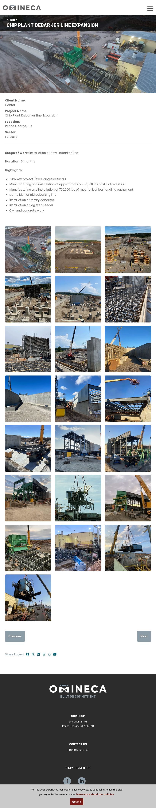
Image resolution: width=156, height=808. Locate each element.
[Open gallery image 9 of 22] (128, 349)
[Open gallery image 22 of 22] (28, 597)
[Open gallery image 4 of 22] (28, 299)
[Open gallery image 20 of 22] (78, 548)
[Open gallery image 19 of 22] (28, 548)
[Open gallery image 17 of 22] (78, 498)
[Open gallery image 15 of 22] (128, 448)
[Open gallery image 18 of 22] (128, 498)
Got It (78, 801)
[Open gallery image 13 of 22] (28, 448)
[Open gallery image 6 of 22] (128, 299)
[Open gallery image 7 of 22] (28, 349)
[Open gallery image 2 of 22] (78, 249)
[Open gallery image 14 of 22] (78, 448)
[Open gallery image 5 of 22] (78, 299)
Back (13, 19)
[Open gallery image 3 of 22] (128, 249)
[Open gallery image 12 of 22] (128, 398)
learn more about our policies (95, 794)
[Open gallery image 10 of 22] (28, 398)
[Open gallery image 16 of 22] (28, 498)
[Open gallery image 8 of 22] (78, 349)
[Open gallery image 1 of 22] (28, 249)
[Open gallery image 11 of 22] (78, 398)
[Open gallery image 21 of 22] (128, 548)
